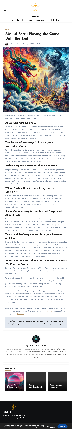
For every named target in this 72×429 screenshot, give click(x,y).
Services (20, 314)
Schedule (50, 311)
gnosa (35, 16)
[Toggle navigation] (4, 11)
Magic (7, 29)
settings (52, 427)
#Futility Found (40, 44)
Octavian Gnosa (16, 44)
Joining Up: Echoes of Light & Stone (13, 387)
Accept (62, 426)
